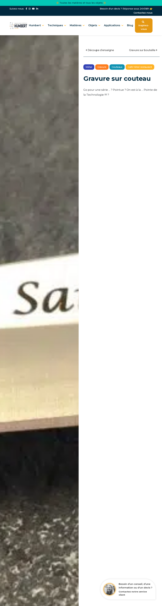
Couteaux (117, 67)
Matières (75, 25)
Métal (89, 67)
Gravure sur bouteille (142, 50)
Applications (112, 25)
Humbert (35, 25)
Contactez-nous (143, 13)
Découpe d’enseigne (100, 50)
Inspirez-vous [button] (143, 27)
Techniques (55, 25)
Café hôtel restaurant (140, 67)
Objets (92, 25)
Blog (130, 25)
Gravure (101, 67)
